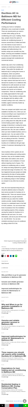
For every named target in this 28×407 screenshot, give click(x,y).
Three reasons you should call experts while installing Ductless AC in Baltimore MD (13, 354)
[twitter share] (2, 256)
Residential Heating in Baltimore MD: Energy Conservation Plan (10, 386)
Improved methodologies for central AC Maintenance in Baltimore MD (11, 291)
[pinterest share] (8, 256)
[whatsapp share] (13, 256)
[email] (7, 405)
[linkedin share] (10, 256)
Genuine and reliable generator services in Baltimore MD (10, 322)
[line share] (16, 256)
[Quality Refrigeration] (14, 2)
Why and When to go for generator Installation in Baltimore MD (11, 306)
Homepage (3, 6)
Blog (9, 6)
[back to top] (25, 401)
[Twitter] (5, 229)
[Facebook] (2, 229)
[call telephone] (26, 2)
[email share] (5, 256)
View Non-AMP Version (18, 401)
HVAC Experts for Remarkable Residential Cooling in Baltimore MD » (15, 241)
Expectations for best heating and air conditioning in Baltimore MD (13, 370)
